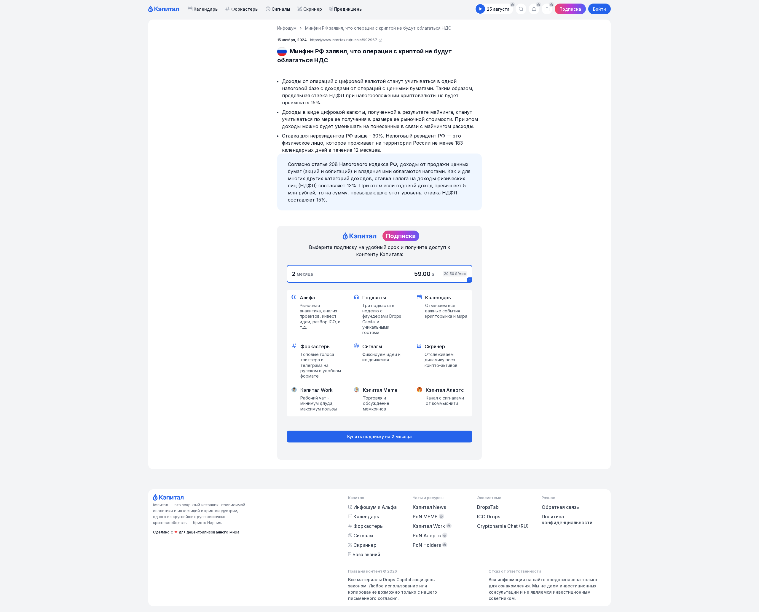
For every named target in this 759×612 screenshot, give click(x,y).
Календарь (206, 9)
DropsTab (488, 507)
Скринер (312, 9)
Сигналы (281, 9)
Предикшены (348, 9)
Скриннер (365, 545)
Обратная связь (560, 507)
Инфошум (286, 28)
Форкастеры (245, 9)
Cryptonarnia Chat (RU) (503, 526)
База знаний (366, 554)
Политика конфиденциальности (567, 519)
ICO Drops (488, 517)
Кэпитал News (429, 507)
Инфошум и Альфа (375, 507)
